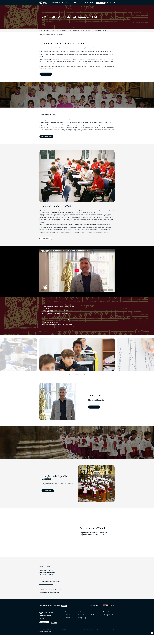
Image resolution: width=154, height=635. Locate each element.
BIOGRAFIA (94, 406)
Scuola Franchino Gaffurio (63, 30)
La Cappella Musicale (44, 30)
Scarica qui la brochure (46, 74)
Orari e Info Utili (81, 614)
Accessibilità (67, 614)
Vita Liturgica (55, 2)
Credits (113, 629)
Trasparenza (67, 616)
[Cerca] (108, 2)
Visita (75, 2)
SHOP (91, 2)
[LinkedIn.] (94, 605)
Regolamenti (68, 611)
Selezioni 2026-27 (45, 238)
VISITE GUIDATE (54, 622)
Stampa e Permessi (69, 617)
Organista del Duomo (99, 30)
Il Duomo (93, 611)
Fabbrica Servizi (107, 611)
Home (40, 34)
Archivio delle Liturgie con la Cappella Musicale (83, 618)
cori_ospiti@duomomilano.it (46, 584)
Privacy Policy (86, 629)
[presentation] (69, 374)
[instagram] (90, 605)
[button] (111, 2)
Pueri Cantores (53, 30)
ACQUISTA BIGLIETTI (100, 2)
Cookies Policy (92, 629)
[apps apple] (112, 605)
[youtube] (97, 605)
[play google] (105, 605)
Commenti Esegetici (82, 616)
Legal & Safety (98, 629)
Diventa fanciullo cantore (46, 136)
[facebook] (87, 605)
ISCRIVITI (64, 605)
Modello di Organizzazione (106, 629)
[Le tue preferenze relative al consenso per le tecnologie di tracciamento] (152, 633)
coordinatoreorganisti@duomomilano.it (49, 592)
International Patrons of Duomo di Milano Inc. (108, 615)
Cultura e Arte (66, 2)
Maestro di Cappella (74, 30)
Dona (86, 2)
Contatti (107, 30)
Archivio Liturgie (47, 490)
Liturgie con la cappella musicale (87, 30)
